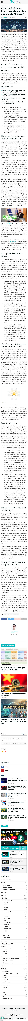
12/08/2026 (4, 671)
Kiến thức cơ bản (7, 911)
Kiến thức (8, 6)
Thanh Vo (5, 17)
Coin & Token (7, 918)
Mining (6, 926)
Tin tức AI (5, 979)
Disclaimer (11, 1008)
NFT (3, 996)
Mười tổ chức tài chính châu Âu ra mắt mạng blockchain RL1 (12, 102)
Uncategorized (6, 664)
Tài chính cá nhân (7, 887)
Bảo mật (6, 903)
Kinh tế (4, 994)
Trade (5, 931)
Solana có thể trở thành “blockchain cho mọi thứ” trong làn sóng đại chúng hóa (13, 91)
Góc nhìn (4, 690)
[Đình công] (8, 743)
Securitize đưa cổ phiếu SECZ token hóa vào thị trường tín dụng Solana (17, 780)
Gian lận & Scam (7, 949)
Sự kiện (4, 975)
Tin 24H (4, 977)
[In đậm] (2, 743)
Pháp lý (3, 946)
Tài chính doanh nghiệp (9, 889)
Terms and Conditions (20, 1008)
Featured (3, 892)
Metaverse (4, 941)
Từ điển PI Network (8, 963)
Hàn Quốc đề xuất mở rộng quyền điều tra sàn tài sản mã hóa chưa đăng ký (17, 795)
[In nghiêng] (4, 743)
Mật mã (6, 909)
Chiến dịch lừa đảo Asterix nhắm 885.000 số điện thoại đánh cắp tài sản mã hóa (17, 788)
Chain (5, 905)
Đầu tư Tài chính (7, 885)
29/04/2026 (4, 725)
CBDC (4, 990)
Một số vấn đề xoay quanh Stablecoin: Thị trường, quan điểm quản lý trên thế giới (13, 721)
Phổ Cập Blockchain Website (16, 1014)
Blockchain (7, 614)
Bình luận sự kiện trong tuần (10, 973)
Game (4, 992)
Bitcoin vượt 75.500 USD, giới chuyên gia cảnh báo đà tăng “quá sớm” (17, 817)
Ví (4, 933)
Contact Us (4, 1008)
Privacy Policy (14, 1010)
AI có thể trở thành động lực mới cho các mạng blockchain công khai (13, 94)
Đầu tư (3, 882)
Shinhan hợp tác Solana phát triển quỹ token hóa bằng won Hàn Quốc (17, 802)
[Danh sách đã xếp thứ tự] (10, 743)
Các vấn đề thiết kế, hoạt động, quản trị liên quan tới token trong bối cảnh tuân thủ (17, 810)
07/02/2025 (12, 17)
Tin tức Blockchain (8, 982)
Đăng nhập (24, 734)
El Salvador (13, 241)
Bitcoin (6, 914)
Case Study (7, 937)
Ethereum (6, 924)
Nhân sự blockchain (7, 944)
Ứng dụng (4, 987)
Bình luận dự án (7, 971)
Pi (1, 956)
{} (18, 743)
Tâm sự (3, 966)
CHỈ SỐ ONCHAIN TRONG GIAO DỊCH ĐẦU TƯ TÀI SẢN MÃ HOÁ (13, 669)
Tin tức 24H (4, 969)
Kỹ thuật (6, 907)
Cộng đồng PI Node (7, 961)
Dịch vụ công (15, 614)
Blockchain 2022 (6, 880)
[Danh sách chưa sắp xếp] (11, 743)
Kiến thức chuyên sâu (8, 900)
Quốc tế (5, 951)
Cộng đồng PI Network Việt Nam (11, 958)
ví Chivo (9, 223)
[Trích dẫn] (13, 743)
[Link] (17, 743)
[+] (20, 743)
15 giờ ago (11, 783)
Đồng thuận (7, 922)
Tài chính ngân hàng (8, 998)
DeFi (5, 920)
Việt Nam (5, 953)
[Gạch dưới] (6, 743)
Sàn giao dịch (7, 928)
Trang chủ (3, 6)
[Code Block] (15, 743)
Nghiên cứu (6, 935)
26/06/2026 (4, 697)
